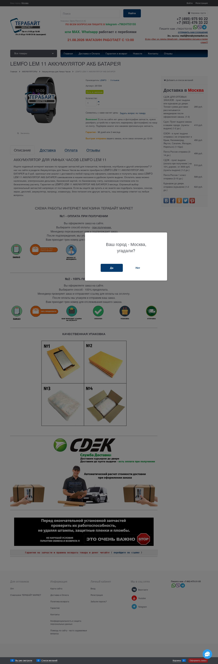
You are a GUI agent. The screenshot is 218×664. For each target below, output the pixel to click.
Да (111, 268)
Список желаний (49, 660)
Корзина (177, 660)
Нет (138, 268)
